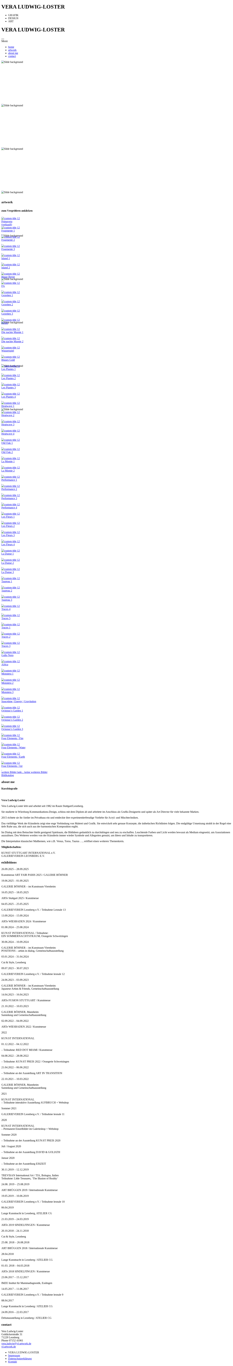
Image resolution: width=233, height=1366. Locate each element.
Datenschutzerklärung (20, 1358)
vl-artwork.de (8, 1346)
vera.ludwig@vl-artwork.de (16, 1343)
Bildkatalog (7, 775)
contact (12, 56)
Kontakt (12, 1361)
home (11, 46)
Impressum (14, 1355)
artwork (12, 50)
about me (13, 53)
